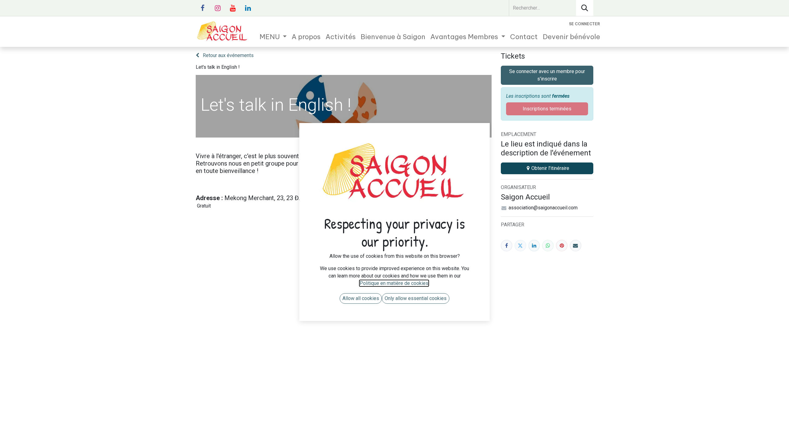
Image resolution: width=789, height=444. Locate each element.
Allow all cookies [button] (360, 298)
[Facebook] (506, 245)
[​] (202, 8)
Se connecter (584, 24)
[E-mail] (575, 245)
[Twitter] (520, 245)
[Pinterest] (561, 245)
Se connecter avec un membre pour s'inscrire (547, 75)
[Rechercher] (584, 8)
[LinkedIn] (534, 245)
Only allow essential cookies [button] (416, 298)
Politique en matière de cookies (394, 283)
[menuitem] (273, 36)
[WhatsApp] (548, 245)
